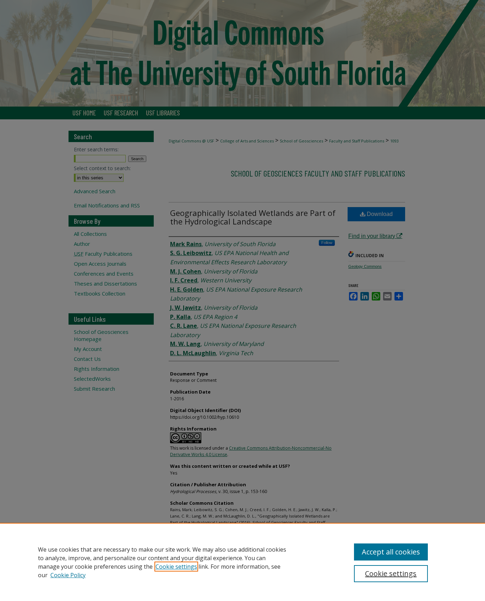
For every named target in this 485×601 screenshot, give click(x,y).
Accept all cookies (391, 552)
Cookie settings (176, 566)
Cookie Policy (68, 575)
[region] (242, 562)
